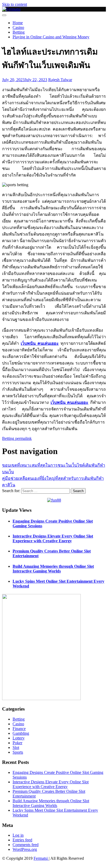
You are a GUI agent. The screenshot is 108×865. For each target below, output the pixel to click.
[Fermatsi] (11, 9)
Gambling (21, 733)
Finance (19, 728)
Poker (17, 743)
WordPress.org (25, 849)
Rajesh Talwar (60, 79)
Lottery (19, 738)
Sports (18, 752)
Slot (16, 747)
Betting (19, 32)
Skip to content (14, 4)
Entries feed (22, 840)
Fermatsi (41, 858)
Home (18, 22)
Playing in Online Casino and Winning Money (51, 37)
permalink (23, 438)
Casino (18, 27)
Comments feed (26, 844)
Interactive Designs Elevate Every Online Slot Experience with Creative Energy (53, 538)
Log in (18, 835)
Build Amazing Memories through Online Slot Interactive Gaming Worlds (53, 568)
